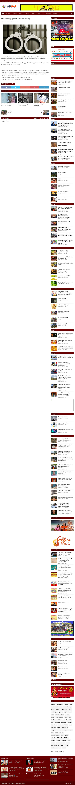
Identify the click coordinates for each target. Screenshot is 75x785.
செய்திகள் (8, 13)
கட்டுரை (65, 712)
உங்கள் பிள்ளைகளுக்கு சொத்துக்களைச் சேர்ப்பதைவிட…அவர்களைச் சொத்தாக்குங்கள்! (65, 293)
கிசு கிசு (62, 714)
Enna (69, 740)
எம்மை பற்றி (16, 1)
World (63, 748)
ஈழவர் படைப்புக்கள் (64, 709)
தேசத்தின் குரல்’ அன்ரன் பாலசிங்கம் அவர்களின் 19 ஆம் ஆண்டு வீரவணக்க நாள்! (65, 505)
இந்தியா (15, 13)
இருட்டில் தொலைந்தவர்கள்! (64, 166)
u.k (59, 748)
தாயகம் (63, 719)
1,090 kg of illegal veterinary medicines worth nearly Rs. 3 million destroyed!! (64, 144)
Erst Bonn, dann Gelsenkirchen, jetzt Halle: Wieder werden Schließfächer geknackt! (65, 209)
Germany (58, 742)
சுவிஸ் (70, 717)
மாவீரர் (33, 13)
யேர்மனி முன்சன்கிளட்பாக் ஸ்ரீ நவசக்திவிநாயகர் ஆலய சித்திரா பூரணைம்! (65, 583)
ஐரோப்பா (60, 712)
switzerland (54, 748)
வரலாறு (56, 732)
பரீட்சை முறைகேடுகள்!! (63, 771)
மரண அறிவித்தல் (65, 727)
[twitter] (66, 1)
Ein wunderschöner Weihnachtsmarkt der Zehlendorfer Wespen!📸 (64, 216)
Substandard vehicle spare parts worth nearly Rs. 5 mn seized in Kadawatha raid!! (65, 151)
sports (62, 745)
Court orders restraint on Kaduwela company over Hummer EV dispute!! (65, 131)
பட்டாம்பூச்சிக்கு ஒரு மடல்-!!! (64, 185)
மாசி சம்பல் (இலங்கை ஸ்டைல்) (64, 100)
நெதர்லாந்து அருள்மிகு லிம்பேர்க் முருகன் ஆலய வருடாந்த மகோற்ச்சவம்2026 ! (65, 560)
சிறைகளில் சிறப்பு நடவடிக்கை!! (24, 103)
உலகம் (70, 709)
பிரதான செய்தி (54, 724)
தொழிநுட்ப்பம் (68, 719)
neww (67, 742)
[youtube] (69, 1)
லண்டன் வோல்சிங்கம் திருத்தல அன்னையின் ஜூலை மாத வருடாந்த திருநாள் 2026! (65, 394)
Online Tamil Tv (55, 745)
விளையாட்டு (55, 13)
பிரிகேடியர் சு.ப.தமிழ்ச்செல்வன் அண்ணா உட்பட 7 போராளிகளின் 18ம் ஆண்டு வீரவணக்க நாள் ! (65, 512)
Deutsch (58, 740)
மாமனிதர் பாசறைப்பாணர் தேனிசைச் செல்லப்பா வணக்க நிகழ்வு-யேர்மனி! (64, 567)
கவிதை (70, 712)
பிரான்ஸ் (60, 724)
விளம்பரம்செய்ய (11, 1)
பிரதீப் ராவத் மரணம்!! (62, 666)
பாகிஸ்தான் (70, 722)
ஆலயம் (59, 706)
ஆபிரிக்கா (66, 704)
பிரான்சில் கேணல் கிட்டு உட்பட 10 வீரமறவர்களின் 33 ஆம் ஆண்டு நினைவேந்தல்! (65, 610)
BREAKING (66, 737)
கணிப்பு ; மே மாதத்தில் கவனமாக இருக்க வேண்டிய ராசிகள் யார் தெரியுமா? (65, 335)
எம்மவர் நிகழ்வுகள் (54, 712)
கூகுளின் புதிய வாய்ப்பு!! (63, 423)
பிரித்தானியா (65, 724)
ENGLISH (6, 1)
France (52, 742)
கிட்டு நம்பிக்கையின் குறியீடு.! (64, 490)
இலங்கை (7, 83)
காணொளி (48, 13)
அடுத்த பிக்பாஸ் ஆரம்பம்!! (63, 647)
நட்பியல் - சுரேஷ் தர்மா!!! (63, 191)
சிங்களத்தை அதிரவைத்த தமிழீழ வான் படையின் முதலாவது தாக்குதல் (65, 466)
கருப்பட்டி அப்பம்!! (62, 106)
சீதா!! (59, 178)
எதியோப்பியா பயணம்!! (63, 317)
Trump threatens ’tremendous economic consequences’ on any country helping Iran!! (65, 123)
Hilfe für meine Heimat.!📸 (64, 221)
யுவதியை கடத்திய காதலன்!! (7, 103)
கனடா (52, 714)
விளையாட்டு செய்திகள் (55, 735)
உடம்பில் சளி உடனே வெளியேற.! (64, 275)
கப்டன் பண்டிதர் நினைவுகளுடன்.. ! (65, 497)
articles (53, 737)
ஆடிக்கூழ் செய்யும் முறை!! (64, 87)
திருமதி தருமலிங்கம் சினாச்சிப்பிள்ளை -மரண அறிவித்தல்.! (39, 775)
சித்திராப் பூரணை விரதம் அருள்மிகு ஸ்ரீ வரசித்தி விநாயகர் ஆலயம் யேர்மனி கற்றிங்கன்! (65, 590)
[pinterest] (71, 1)
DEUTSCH (2, 1)
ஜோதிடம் (66, 735)
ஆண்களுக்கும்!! (61, 197)
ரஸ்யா (52, 732)
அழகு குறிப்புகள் (60, 704)
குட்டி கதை (67, 714)
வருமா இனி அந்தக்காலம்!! (64, 311)
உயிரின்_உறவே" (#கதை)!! (63, 304)
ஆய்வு (71, 704)
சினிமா (20, 13)
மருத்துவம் (27, 13)
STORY (67, 745)
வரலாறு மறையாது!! (62, 323)
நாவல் (52, 722)
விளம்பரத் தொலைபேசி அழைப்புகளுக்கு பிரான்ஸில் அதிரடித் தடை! (64, 364)
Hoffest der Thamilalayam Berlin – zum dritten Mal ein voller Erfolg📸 (65, 242)
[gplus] (68, 1)
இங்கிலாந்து (69, 706)
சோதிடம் (58, 719)
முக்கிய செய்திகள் (64, 730)
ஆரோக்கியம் (53, 706)
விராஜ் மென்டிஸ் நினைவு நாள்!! (15, 761)
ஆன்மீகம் (63, 706)
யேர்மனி (70, 730)
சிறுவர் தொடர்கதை (59, 717)
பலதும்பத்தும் (63, 722)
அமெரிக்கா (53, 704)
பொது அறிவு (53, 727)
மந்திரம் (58, 727)
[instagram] (73, 1)
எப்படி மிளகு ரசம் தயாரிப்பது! (64, 93)
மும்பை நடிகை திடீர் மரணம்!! (64, 641)
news (63, 742)
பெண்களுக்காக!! (62, 298)
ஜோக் (62, 735)
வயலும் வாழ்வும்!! (62, 172)
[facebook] (64, 1)
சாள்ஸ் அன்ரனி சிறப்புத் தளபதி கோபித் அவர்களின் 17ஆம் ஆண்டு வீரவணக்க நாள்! (65, 459)
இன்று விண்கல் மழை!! (63, 416)
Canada (53, 740)
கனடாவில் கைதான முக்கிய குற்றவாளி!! (40, 104)
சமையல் (52, 717)
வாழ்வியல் (61, 732)
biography (59, 737)
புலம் (43, 13)
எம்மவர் (38, 13)
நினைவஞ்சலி (57, 722)
